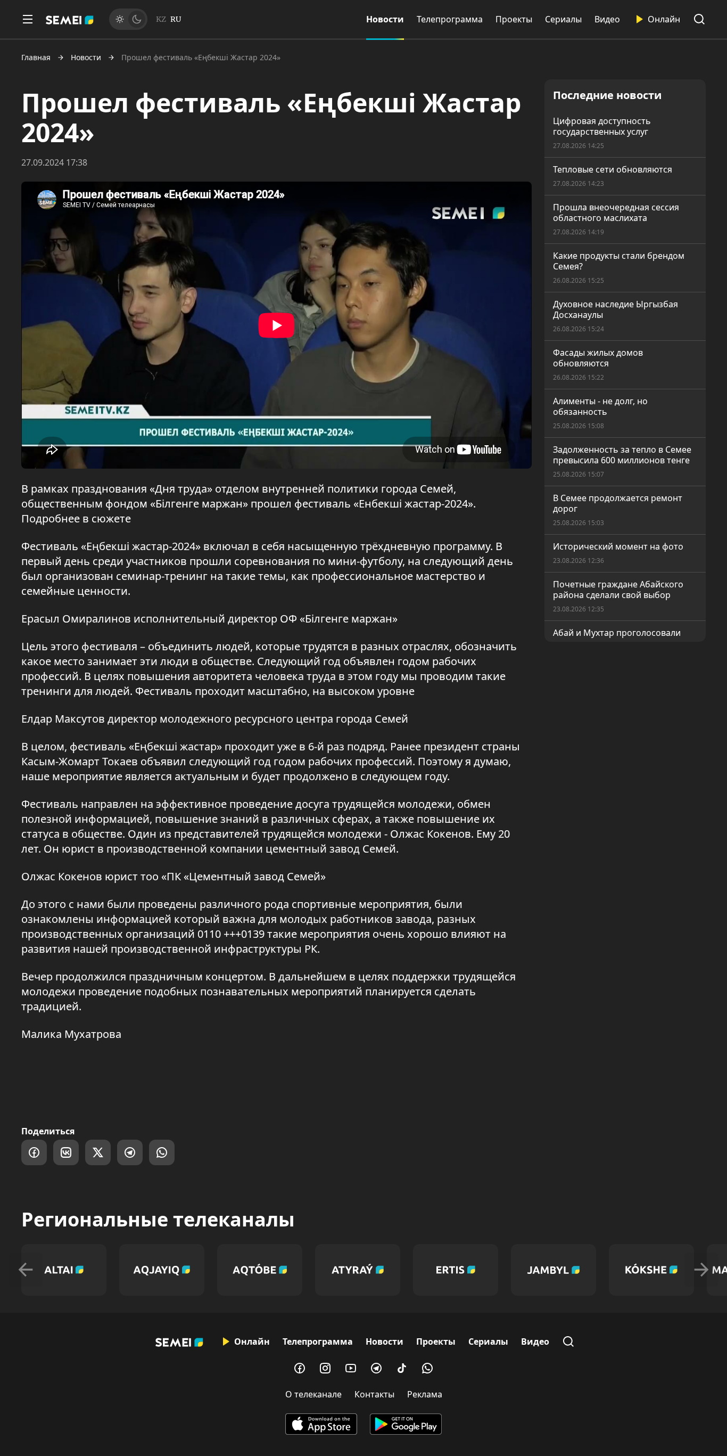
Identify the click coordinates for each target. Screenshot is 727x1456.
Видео (607, 19)
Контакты (374, 1394)
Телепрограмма (450, 19)
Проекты (513, 19)
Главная (36, 57)
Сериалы (563, 19)
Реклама (424, 1394)
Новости (385, 19)
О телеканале (313, 1394)
